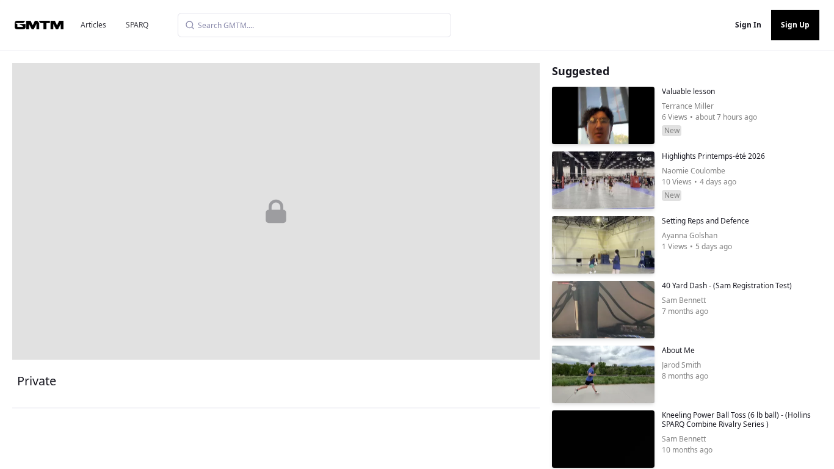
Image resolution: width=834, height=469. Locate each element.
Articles (93, 25)
